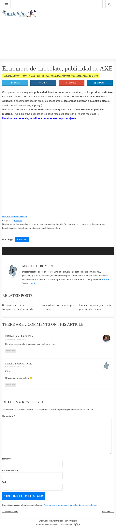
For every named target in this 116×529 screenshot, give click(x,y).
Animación (22, 239)
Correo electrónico (12, 470)
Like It (44, 82)
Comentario (8, 416)
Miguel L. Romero (12, 75)
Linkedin (101, 82)
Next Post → (108, 511)
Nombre (6, 458)
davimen (18, 220)
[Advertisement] (58, 31)
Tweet (17, 82)
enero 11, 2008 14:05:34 (17, 367)
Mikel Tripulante (18, 363)
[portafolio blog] (19, 16)
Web (4, 482)
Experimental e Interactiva (48, 75)
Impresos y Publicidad (71, 75)
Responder (10, 351)
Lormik (105, 279)
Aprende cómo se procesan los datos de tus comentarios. (70, 504)
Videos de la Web (90, 75)
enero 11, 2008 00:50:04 (17, 339)
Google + (73, 82)
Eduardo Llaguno (19, 336)
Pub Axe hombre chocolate (14, 216)
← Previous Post (10, 511)
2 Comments (37, 324)
